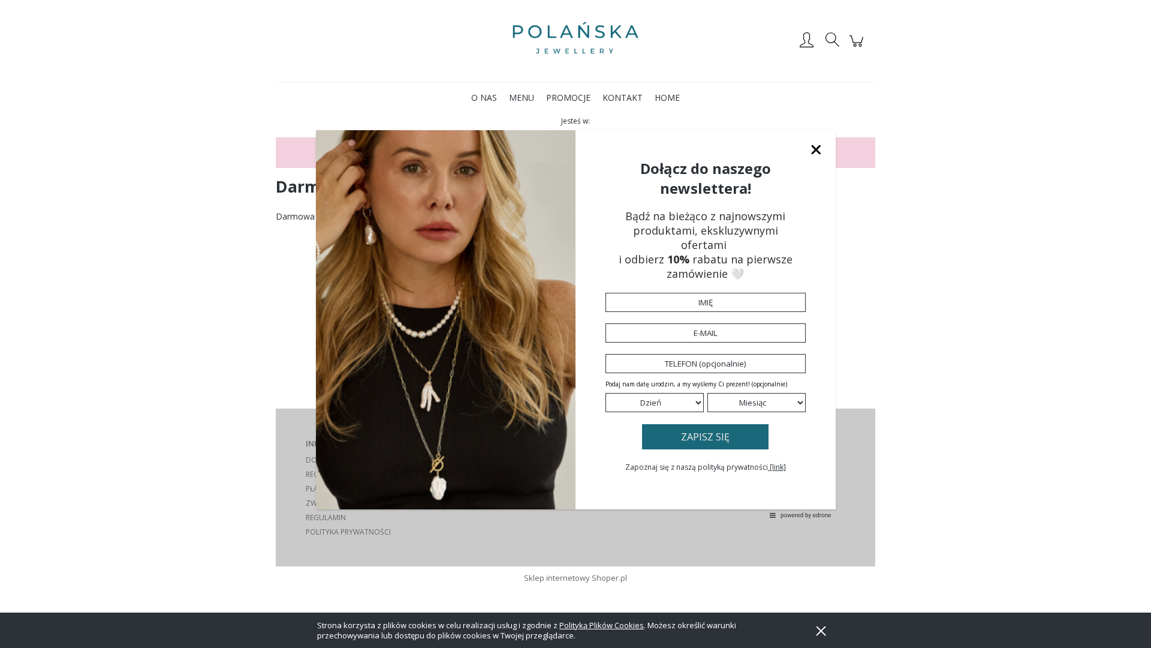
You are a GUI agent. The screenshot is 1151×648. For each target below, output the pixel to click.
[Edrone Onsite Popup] (575, 324)
